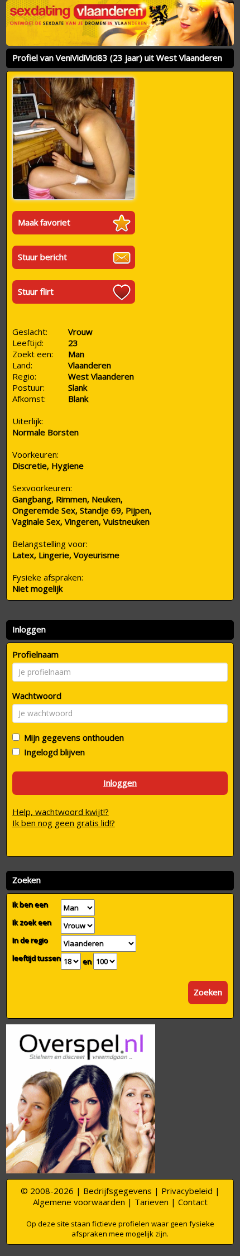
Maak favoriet (44, 222)
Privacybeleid (187, 1190)
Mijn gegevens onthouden (72, 737)
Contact (193, 1201)
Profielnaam (35, 654)
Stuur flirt (36, 291)
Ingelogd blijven (52, 752)
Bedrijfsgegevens (117, 1190)
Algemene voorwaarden (79, 1201)
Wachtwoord (36, 695)
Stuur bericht (42, 256)
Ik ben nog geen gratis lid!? (63, 822)
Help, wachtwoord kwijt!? (60, 811)
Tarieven (152, 1201)
